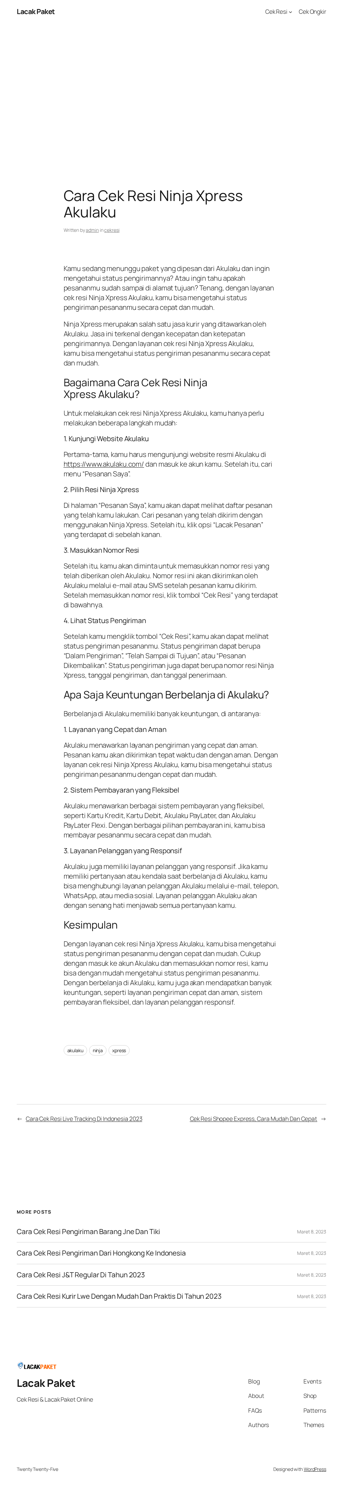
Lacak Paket (36, 11)
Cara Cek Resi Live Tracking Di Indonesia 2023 (84, 1118)
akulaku (75, 1050)
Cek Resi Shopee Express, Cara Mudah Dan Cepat (254, 1118)
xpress (119, 1050)
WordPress (315, 1469)
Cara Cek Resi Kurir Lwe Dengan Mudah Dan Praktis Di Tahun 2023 (119, 1296)
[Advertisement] (171, 93)
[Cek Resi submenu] (290, 11)
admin (92, 230)
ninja (98, 1050)
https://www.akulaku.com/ (104, 464)
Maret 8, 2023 (311, 1231)
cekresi (111, 230)
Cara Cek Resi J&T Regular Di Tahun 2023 (81, 1275)
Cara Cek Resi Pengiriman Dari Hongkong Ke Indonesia (101, 1253)
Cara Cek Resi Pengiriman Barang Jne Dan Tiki (88, 1231)
